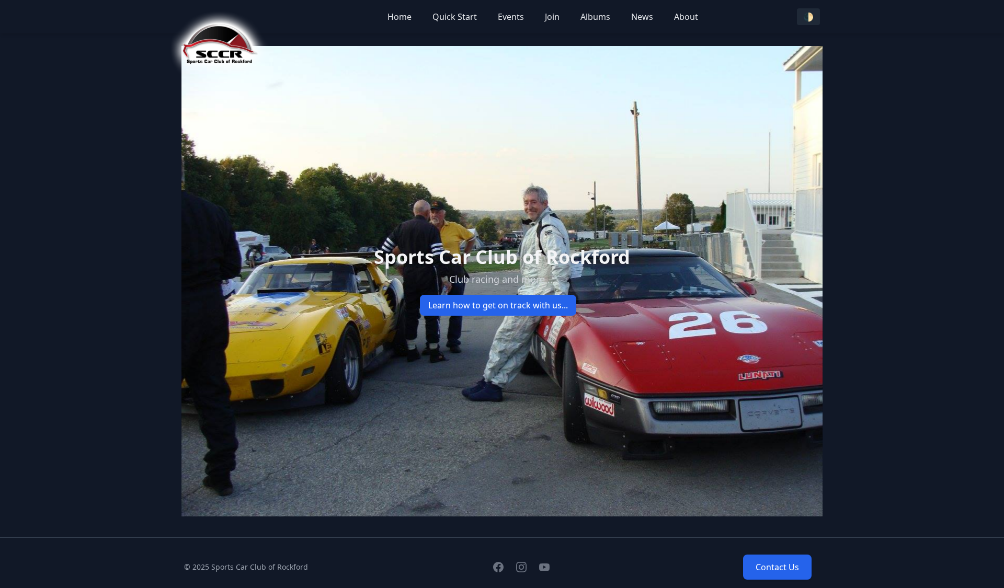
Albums (595, 16)
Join (552, 16)
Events (511, 16)
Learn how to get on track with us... (498, 305)
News (642, 16)
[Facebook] (498, 567)
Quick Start (454, 16)
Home (399, 16)
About (686, 16)
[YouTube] (544, 567)
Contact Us (777, 567)
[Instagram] (521, 567)
